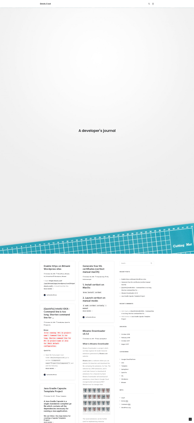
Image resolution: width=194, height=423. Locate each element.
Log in (123, 398)
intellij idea (61, 322)
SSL (107, 277)
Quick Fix (47, 325)
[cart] (152, 3)
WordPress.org (126, 408)
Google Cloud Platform (128, 359)
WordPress (61, 274)
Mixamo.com (103, 353)
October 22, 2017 (89, 339)
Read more (48, 289)
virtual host (49, 277)
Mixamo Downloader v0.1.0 (94, 332)
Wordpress (58, 277)
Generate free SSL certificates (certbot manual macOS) (93, 269)
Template (63, 396)
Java (98, 339)
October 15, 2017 (50, 396)
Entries (124, 401)
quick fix (67, 322)
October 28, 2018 (50, 274)
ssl (44, 277)
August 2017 (125, 344)
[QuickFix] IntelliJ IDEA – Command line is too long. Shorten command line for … (136, 289)
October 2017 (125, 341)
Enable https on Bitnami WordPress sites (133, 279)
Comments (125, 404)
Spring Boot (103, 339)
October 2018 (125, 334)
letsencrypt (87, 279)
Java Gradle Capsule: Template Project (55, 390)
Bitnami (67, 274)
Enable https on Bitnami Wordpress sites (57, 267)
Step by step (100, 277)
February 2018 (125, 338)
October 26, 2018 (50, 322)
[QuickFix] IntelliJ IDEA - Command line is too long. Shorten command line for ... (57, 313)
